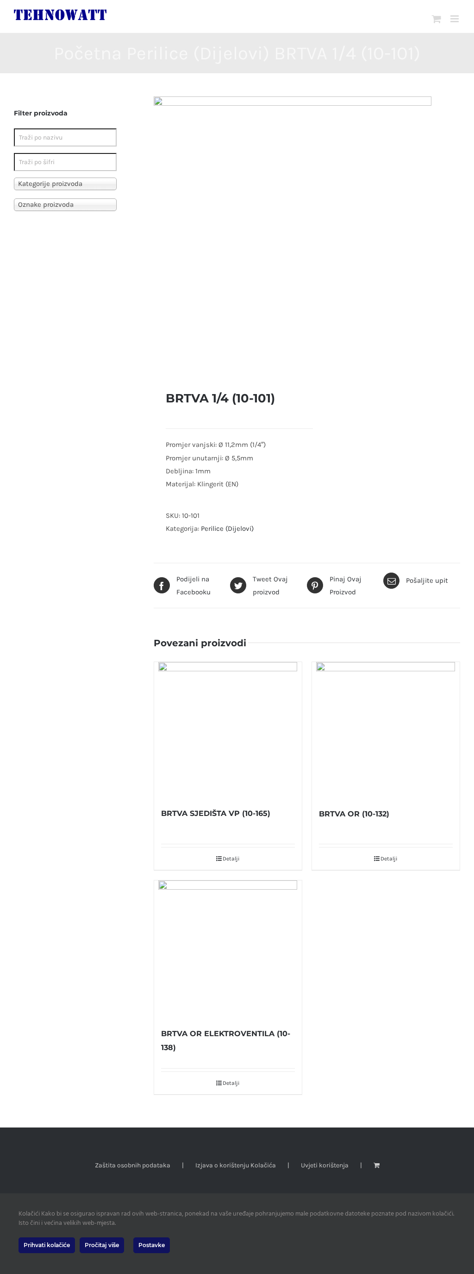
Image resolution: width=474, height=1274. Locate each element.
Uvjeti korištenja (325, 1165)
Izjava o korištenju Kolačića (235, 1165)
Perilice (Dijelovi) (227, 528)
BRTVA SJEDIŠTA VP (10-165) (215, 813)
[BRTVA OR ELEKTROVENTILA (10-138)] (228, 949)
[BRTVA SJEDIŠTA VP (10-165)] (228, 729)
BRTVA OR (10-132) (354, 813)
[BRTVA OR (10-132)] (386, 730)
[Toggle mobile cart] (436, 19)
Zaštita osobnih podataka (132, 1165)
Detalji (231, 858)
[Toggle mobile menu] (455, 19)
